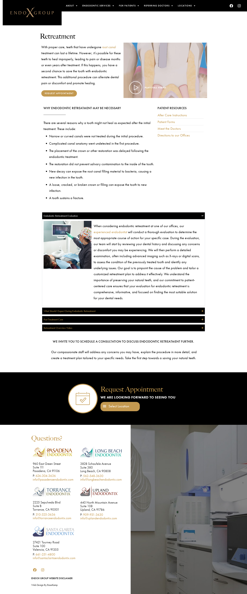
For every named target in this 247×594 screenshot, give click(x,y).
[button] (116, 406)
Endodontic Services (96, 5)
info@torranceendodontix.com (52, 518)
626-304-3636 (46, 476)
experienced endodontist (110, 232)
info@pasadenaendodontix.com (53, 479)
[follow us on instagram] (239, 5)
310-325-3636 (45, 514)
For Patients (127, 5)
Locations (185, 5)
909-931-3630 (93, 514)
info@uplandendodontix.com (98, 518)
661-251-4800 (45, 554)
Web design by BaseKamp (44, 585)
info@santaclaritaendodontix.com (54, 558)
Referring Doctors (157, 5)
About (70, 5)
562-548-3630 (93, 476)
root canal (109, 47)
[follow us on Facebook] (231, 5)
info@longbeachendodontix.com (101, 479)
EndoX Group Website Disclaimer (52, 578)
